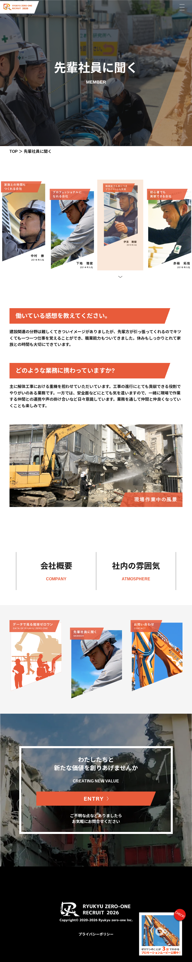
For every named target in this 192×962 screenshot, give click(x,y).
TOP (14, 151)
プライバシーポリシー (96, 934)
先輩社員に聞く (38, 151)
